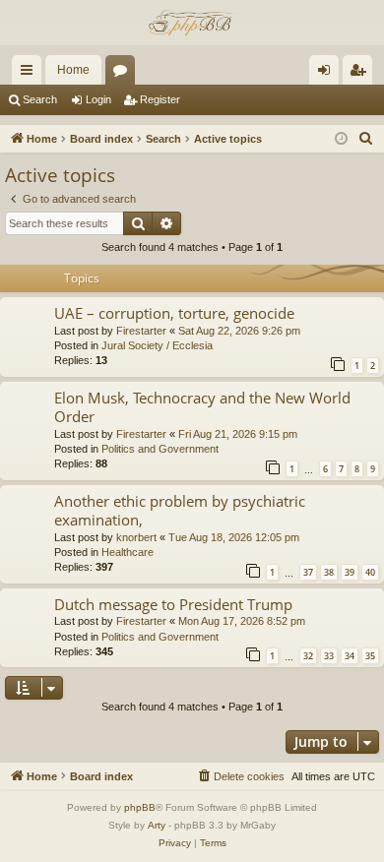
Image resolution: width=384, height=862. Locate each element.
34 (349, 655)
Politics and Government (160, 449)
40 (370, 572)
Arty (156, 825)
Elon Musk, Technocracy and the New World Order (202, 407)
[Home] (192, 22)
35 (370, 655)
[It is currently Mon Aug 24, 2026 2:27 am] (341, 139)
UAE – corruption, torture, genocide (174, 313)
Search (40, 99)
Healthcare (127, 552)
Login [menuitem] (328, 74)
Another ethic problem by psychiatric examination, (179, 510)
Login (98, 99)
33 (329, 655)
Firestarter (141, 331)
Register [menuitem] (361, 74)
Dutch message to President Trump (173, 604)
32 (308, 655)
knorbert (136, 537)
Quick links (30, 74)
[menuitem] (366, 139)
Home (73, 70)
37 (308, 572)
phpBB (140, 807)
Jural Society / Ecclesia (157, 345)
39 (349, 572)
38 (329, 572)
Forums (124, 74)
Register (160, 99)
